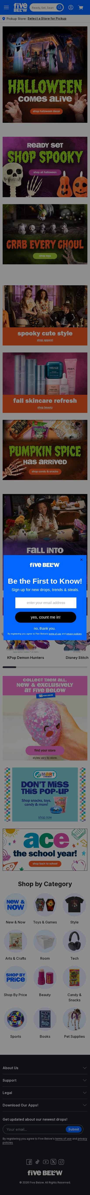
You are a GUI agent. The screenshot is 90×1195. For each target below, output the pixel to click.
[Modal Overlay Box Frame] (45, 597)
